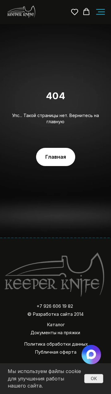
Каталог (56, 324)
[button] (74, 11)
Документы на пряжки (55, 332)
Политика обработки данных (56, 344)
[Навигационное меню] (100, 12)
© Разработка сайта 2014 (55, 314)
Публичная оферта (55, 352)
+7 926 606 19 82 (55, 306)
